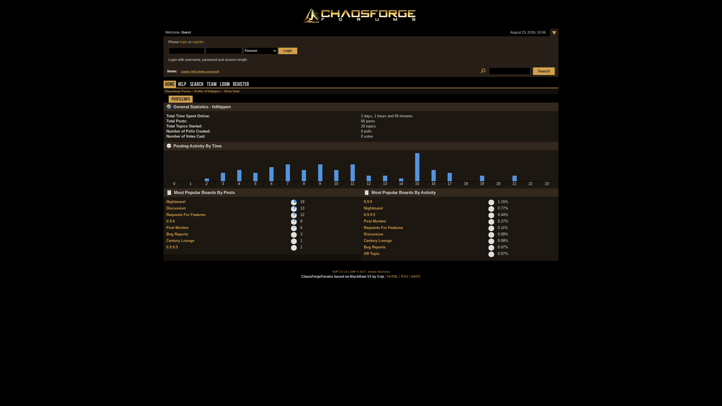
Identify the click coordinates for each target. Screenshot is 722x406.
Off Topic (372, 253)
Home (170, 85)
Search (196, 85)
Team (212, 85)
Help (182, 85)
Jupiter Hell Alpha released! (200, 71)
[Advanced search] (483, 71)
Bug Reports (177, 234)
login (184, 42)
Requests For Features (186, 215)
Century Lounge (180, 241)
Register (241, 85)
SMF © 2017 (358, 271)
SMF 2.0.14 (339, 271)
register (198, 42)
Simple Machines (379, 271)
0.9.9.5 (172, 247)
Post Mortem (177, 228)
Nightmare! (176, 202)
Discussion (176, 208)
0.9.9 (170, 221)
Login (225, 85)
